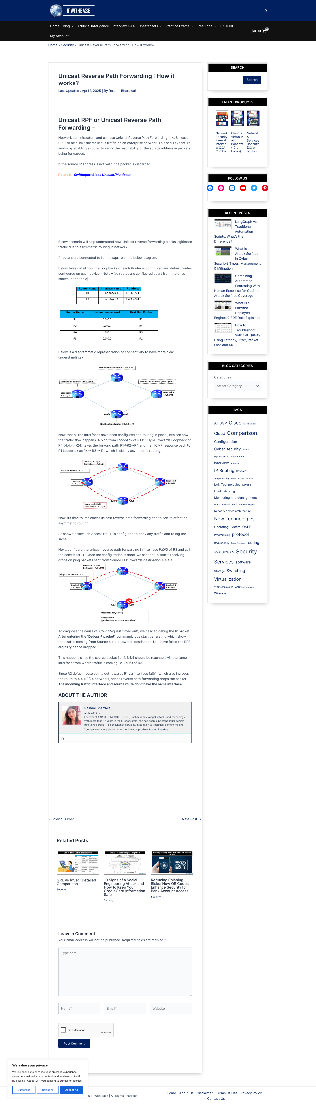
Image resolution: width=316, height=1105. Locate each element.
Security (62, 889)
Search (252, 80)
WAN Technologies (244, 587)
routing (253, 542)
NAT (234, 504)
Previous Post (61, 819)
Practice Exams (177, 26)
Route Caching (238, 543)
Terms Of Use (226, 1093)
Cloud (219, 433)
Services (224, 562)
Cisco (235, 423)
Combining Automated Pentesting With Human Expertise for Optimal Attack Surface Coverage (237, 286)
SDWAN (228, 552)
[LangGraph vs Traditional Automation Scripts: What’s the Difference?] (223, 224)
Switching (236, 570)
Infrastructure (237, 456)
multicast (226, 504)
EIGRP (246, 449)
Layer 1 (246, 484)
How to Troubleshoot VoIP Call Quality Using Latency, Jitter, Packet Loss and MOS (237, 335)
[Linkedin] (62, 738)
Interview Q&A (123, 26)
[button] (266, 10)
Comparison (242, 433)
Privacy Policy (251, 1093)
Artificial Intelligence (93, 26)
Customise (24, 1089)
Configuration (225, 441)
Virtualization (227, 579)
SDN (217, 552)
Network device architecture (232, 511)
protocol (240, 534)
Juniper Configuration (225, 478)
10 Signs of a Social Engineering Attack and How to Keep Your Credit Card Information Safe (124, 887)
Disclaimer (205, 1093)
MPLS (217, 504)
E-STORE (227, 26)
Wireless (220, 593)
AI (216, 423)
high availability (221, 457)
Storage (219, 571)
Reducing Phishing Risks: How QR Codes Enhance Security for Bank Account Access (170, 885)
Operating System (227, 527)
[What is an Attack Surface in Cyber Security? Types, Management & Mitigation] (223, 251)
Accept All (71, 1089)
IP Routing (224, 470)
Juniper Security (245, 478)
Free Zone (204, 26)
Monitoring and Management (235, 498)
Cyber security (227, 449)
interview (221, 463)
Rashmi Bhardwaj (158, 729)
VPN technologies (223, 587)
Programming (222, 534)
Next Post (191, 819)
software (243, 562)
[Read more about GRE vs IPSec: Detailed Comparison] (78, 862)
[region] (47, 1078)
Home (54, 26)
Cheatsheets (148, 26)
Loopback (124, 440)
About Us (186, 1093)
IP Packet (235, 463)
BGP (223, 423)
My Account (59, 36)
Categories (222, 377)
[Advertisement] (124, 108)
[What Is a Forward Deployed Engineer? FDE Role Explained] (223, 305)
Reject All (47, 1089)
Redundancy (221, 542)
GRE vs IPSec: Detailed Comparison (76, 882)
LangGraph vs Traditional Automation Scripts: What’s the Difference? (235, 231)
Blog (66, 26)
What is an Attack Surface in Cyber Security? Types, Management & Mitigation (237, 258)
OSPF (246, 527)
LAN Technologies (227, 484)
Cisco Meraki (249, 423)
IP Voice (241, 471)
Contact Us (216, 1098)
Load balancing (224, 491)
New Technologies (234, 518)
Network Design (247, 504)
